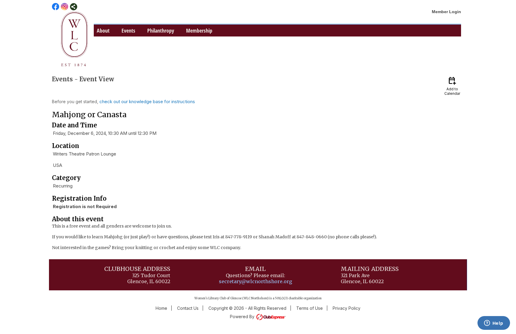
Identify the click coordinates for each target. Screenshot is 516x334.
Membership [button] (199, 30)
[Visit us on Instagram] (64, 6)
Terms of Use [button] (309, 308)
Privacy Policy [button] (346, 308)
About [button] (103, 30)
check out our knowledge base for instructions (147, 101)
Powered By (243, 316)
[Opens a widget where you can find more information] (493, 323)
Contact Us (188, 308)
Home (161, 308)
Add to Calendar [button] (452, 86)
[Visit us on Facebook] (55, 6)
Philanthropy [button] (160, 30)
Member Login (446, 11)
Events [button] (128, 30)
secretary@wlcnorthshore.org (255, 281)
